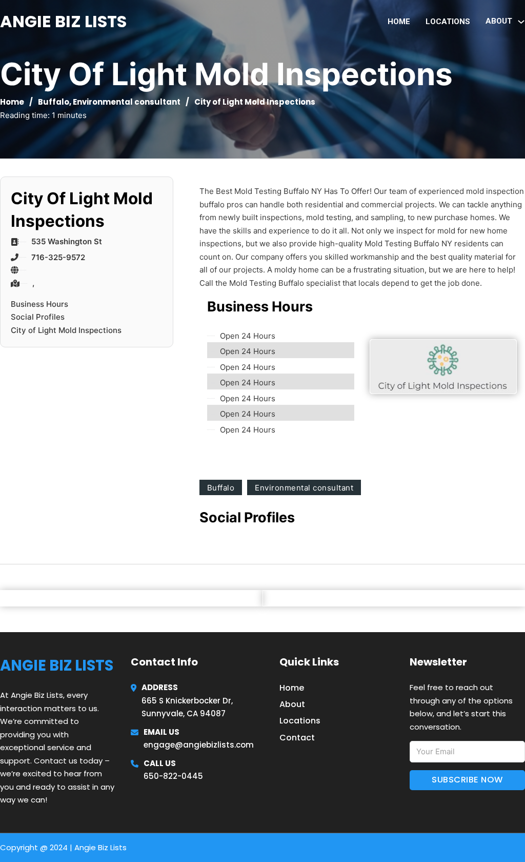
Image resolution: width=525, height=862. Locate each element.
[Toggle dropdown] (521, 22)
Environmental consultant (126, 101)
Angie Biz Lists (63, 21)
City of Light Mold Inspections (66, 330)
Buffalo (53, 101)
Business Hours (39, 304)
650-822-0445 (173, 776)
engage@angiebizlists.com (199, 744)
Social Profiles (38, 317)
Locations (448, 21)
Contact (297, 737)
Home (399, 21)
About (292, 704)
